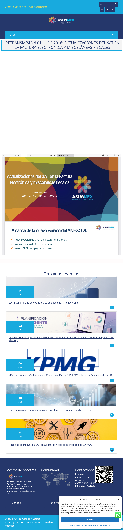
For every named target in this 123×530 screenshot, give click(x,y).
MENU (12, 34)
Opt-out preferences (76, 525)
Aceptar (90, 519)
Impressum (106, 525)
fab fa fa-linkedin (107, 9)
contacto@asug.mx (86, 483)
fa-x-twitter (112, 9)
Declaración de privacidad (93, 525)
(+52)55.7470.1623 (85, 485)
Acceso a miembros (16, 7)
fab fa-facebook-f (102, 9)
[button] (118, 499)
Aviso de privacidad (31, 519)
